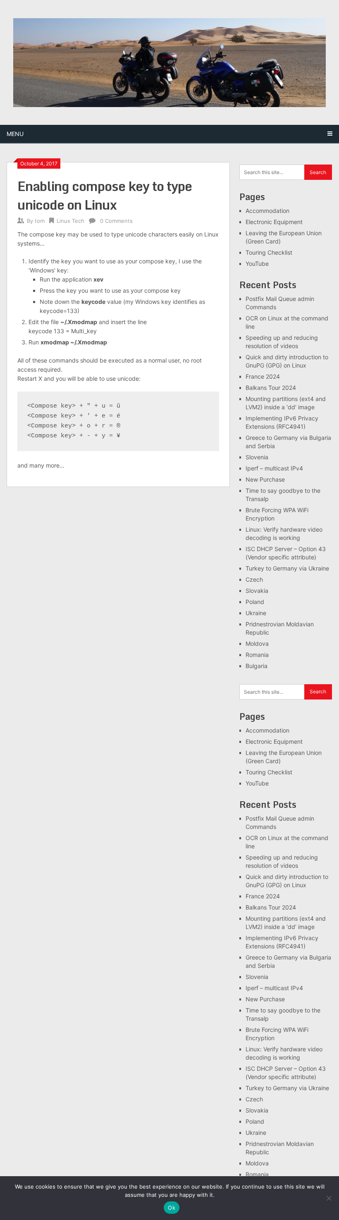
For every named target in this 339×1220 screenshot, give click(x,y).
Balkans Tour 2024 (271, 387)
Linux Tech (70, 220)
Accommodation (267, 210)
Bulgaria (256, 665)
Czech (254, 579)
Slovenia (257, 457)
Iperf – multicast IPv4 (274, 468)
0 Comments (116, 220)
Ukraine (256, 612)
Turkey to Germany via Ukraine (287, 568)
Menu (15, 133)
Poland (255, 601)
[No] (329, 1198)
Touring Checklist (269, 252)
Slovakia (257, 590)
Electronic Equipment (274, 221)
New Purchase (265, 479)
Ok (171, 1207)
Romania (257, 654)
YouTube (257, 263)
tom (40, 220)
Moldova (257, 643)
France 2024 (263, 376)
